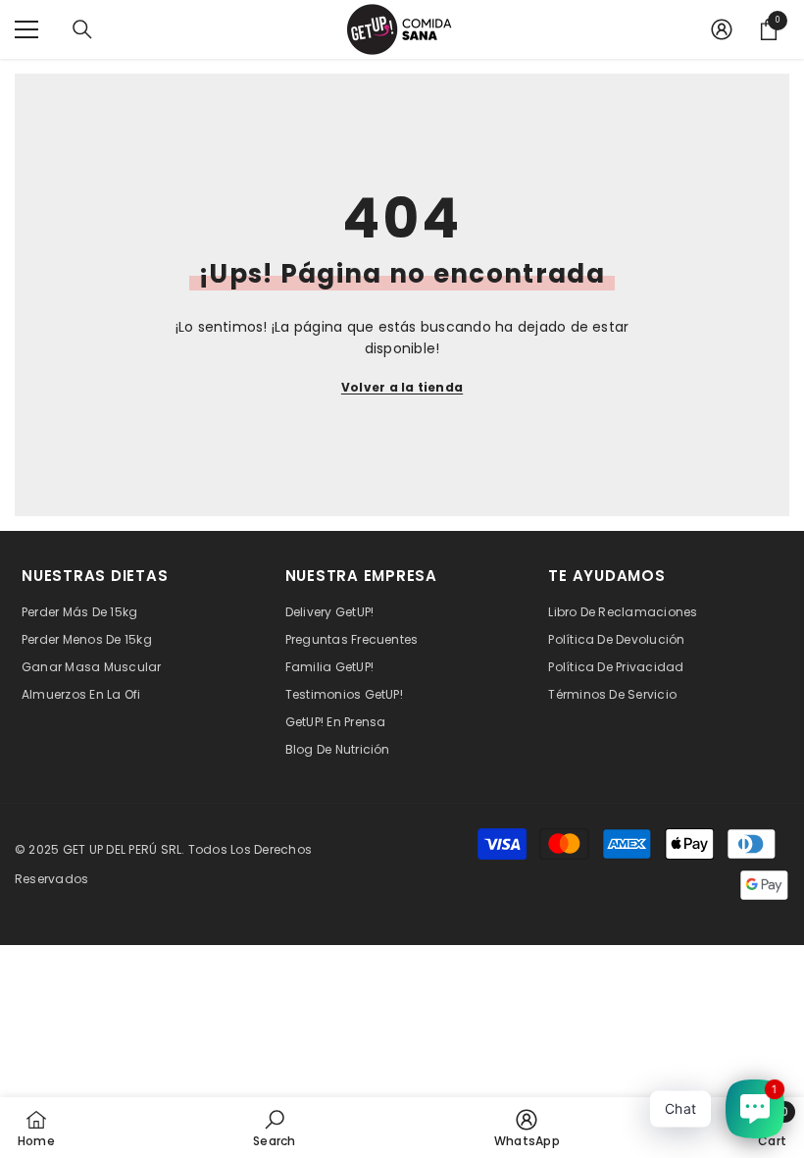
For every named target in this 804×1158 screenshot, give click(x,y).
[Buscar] (82, 29)
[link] (274, 1127)
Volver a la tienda (402, 387)
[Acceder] (721, 29)
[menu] (26, 29)
